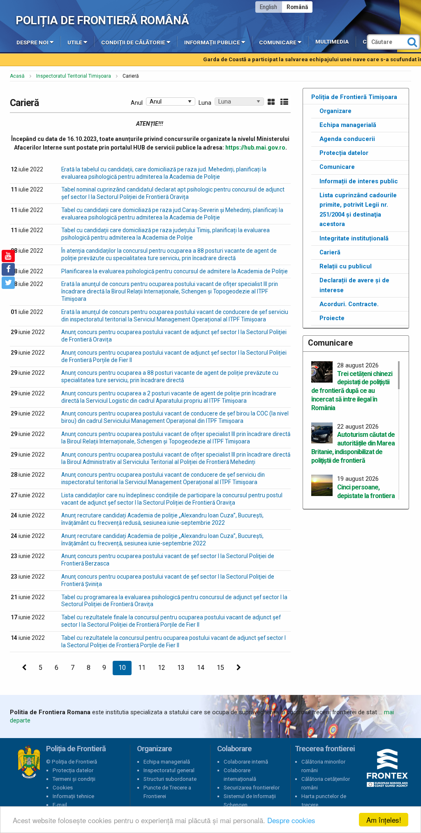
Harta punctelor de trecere (323, 800)
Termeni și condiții (74, 779)
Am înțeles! (383, 820)
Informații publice (212, 42)
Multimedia (332, 42)
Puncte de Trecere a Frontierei (167, 792)
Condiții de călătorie (133, 42)
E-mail (60, 805)
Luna (205, 102)
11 (142, 667)
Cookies (63, 788)
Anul (137, 102)
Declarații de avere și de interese (354, 285)
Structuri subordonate (170, 779)
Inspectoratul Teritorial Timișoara (73, 76)
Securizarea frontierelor (252, 788)
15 (220, 667)
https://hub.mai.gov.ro (255, 147)
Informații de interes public (358, 181)
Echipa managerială (347, 125)
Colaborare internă (246, 762)
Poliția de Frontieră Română (102, 20)
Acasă (17, 76)
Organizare (335, 111)
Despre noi (32, 42)
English (268, 7)
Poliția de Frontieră (29, 762)
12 (161, 667)
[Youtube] (8, 256)
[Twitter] (8, 283)
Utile (74, 42)
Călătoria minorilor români (323, 766)
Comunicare (277, 42)
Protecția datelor (343, 153)
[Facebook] (8, 269)
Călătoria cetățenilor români (325, 783)
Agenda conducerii (347, 139)
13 (181, 667)
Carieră (329, 252)
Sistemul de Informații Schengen (250, 800)
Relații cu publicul (345, 266)
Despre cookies (291, 820)
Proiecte (332, 318)
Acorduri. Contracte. (349, 304)
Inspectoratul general (168, 770)
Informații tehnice (73, 796)
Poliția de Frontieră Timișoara (354, 97)
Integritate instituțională (354, 238)
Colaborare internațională (240, 774)
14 (200, 667)
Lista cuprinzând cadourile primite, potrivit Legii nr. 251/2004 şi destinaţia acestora (358, 210)
